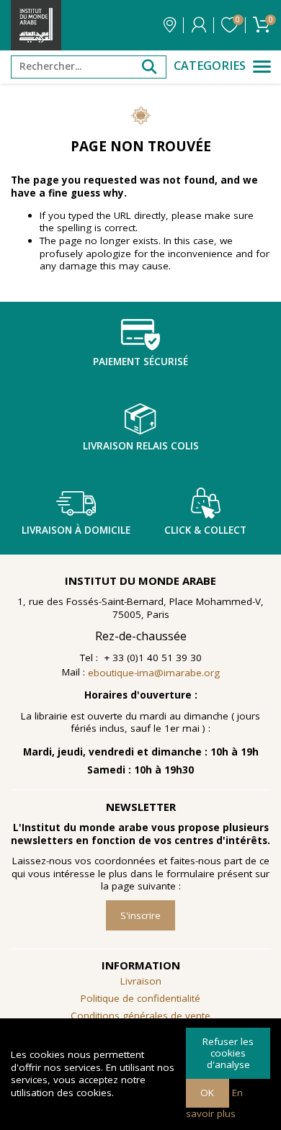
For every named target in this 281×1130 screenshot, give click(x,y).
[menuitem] (140, 1016)
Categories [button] (210, 65)
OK (207, 1092)
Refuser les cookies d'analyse (228, 1052)
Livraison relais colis (141, 445)
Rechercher (149, 67)
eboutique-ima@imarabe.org (154, 672)
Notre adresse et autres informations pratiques (170, 25)
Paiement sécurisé (140, 361)
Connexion (199, 25)
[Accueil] (36, 25)
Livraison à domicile (76, 530)
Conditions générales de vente (140, 1015)
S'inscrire (140, 915)
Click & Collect (205, 530)
